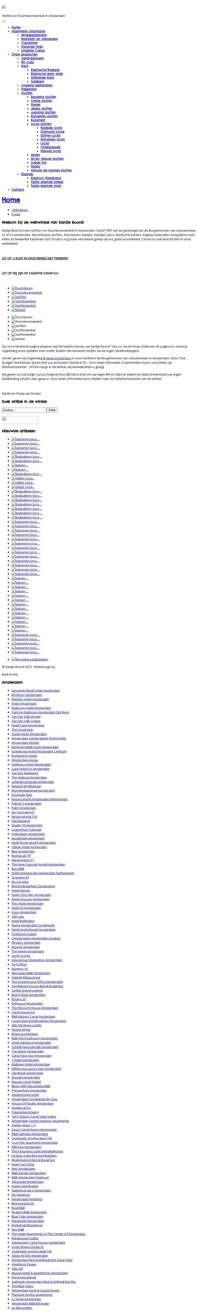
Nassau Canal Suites (26, 1081)
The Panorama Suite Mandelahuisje (37, 1151)
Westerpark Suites (25, 1238)
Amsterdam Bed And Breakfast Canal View (42, 1260)
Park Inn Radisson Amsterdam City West (40, 712)
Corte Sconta (21, 955)
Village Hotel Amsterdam (29, 847)
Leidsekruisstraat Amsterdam (33, 782)
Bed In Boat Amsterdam (28, 995)
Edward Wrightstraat (26, 786)
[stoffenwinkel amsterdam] (24, 301)
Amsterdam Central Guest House (35, 1290)
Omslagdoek (50, 147)
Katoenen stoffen (44, 116)
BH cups (27, 62)
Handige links (32, 47)
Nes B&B (18, 1229)
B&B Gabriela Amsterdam (30, 1134)
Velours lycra (51, 151)
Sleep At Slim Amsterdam (30, 1255)
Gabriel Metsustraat (26, 977)
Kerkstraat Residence (27, 1225)
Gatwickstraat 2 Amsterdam (31, 1190)
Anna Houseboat (24, 1277)
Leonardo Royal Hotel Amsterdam (36, 690)
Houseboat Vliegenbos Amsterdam (37, 960)
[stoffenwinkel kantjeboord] (24, 305)
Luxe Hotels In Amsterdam (31, 769)
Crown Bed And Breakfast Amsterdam (39, 1021)
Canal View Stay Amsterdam (31, 1055)
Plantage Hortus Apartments (32, 1294)
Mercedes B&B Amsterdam (31, 973)
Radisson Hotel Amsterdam (31, 708)
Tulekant (37, 81)
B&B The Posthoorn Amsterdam (34, 1038)
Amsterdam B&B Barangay (30, 1303)
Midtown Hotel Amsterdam (31, 1064)
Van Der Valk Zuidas (26, 721)
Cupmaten (29, 43)
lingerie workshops (57, 358)
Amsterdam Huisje (25, 760)
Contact (18, 190)
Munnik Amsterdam (26, 947)
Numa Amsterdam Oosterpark (33, 925)
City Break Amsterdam (27, 1073)
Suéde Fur (38, 162)
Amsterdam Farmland (27, 1199)
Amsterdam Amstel (25, 742)
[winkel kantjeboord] (18, 310)
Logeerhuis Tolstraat (26, 829)
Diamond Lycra (52, 132)
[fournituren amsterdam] (22, 288)
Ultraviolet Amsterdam (27, 1181)
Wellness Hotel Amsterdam (31, 764)
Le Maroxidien (22, 1308)
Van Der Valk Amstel (26, 716)
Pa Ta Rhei (19, 964)
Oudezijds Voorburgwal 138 (32, 1138)
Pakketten (29, 89)
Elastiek (27, 174)
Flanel (35, 104)
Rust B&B (18, 1208)
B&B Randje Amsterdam (29, 1173)
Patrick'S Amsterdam (26, 803)
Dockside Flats (22, 795)
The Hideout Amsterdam (29, 777)
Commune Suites (24, 934)
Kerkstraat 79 (21, 855)
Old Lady (18, 916)
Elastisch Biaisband (46, 178)
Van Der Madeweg (25, 773)
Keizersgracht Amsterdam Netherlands (40, 799)
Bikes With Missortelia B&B (31, 1086)
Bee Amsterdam (23, 851)
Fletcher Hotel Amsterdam (30, 699)
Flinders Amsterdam (26, 942)
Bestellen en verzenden (39, 39)
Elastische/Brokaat (45, 70)
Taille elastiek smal (46, 186)
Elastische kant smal (47, 74)
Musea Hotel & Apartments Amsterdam (40, 1273)
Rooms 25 (19, 999)
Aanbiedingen (32, 58)
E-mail (16, 214)
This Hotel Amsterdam (27, 903)
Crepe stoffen (41, 101)
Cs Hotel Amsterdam (26, 1299)
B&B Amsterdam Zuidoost (30, 1177)
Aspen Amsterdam (25, 1186)
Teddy (35, 166)
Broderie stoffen (43, 97)
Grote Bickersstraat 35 (28, 1247)
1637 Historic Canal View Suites (34, 1116)
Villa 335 (17, 1268)
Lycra (45, 143)
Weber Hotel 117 (24, 1125)
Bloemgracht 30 (23, 1203)
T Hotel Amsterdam (25, 1060)
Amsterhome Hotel (25, 1095)
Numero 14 (20, 968)
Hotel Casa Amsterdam (28, 725)
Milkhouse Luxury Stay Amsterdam (36, 1068)
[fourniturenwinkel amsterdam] (27, 292)
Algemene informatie (28, 31)
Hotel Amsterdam (24, 703)
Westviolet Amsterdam (28, 1221)
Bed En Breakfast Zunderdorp (33, 886)
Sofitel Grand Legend (27, 990)
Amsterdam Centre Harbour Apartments (40, 1121)
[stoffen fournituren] (19, 297)
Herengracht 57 (23, 860)
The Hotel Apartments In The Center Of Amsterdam (48, 1234)
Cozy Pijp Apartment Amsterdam (35, 1142)
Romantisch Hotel (24, 755)
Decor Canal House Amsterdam (34, 1129)
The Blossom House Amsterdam (35, 1008)
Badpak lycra (51, 128)
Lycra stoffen (41, 124)
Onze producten (24, 54)
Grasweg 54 (20, 877)
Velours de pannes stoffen (51, 170)
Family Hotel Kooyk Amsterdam (34, 929)
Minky (35, 155)
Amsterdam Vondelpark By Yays (34, 1099)
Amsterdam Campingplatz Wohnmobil (39, 738)
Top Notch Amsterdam (28, 1051)
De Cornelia (20, 882)
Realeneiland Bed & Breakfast (33, 1160)
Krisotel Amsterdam (26, 1077)
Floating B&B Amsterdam (29, 1212)
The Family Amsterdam (28, 951)
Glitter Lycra (50, 135)
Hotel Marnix (21, 890)
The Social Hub (22, 729)
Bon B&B (18, 868)
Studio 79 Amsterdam (27, 825)
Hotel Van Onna (23, 1164)
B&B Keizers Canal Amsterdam (33, 1016)
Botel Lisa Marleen (25, 1034)
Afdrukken (20, 210)
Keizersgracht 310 (24, 816)
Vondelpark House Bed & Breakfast (37, 986)
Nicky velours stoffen (47, 159)
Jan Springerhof (23, 812)
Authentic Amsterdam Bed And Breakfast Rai (44, 1281)
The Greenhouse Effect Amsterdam (37, 981)
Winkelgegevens (34, 35)
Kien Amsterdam (23, 1168)
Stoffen (26, 93)
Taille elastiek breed (47, 182)
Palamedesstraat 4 (25, 1112)
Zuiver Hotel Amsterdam (29, 734)
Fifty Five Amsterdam (26, 1147)
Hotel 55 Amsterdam (26, 908)
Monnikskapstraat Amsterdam (33, 790)
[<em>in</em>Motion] (4, 7)
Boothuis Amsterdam (27, 695)
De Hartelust (21, 1194)
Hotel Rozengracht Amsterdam (34, 842)
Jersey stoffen (41, 108)
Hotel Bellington (23, 921)
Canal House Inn (23, 1012)
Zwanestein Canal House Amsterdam (38, 1242)
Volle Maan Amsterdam (28, 834)
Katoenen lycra (53, 139)
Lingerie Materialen (36, 85)
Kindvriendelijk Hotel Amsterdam (35, 747)
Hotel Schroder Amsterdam (31, 895)
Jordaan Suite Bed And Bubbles (34, 1155)
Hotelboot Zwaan (24, 1264)
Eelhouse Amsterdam (27, 1003)
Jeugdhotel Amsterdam (28, 838)
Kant (24, 66)
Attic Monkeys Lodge (26, 1025)
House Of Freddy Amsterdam (33, 1103)
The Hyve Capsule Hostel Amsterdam (38, 864)
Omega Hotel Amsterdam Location (36, 938)
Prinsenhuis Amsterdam (29, 1090)
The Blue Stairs (22, 1286)
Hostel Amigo (21, 1029)
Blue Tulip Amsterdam (27, 1216)
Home (16, 27)
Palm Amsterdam (24, 808)
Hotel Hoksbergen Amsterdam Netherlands (43, 873)
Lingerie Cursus (33, 50)
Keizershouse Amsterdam (30, 899)
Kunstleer (38, 120)
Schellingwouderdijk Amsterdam (35, 1047)
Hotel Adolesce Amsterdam (31, 1042)
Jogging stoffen (43, 112)
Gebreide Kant (42, 77)
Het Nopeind (21, 821)
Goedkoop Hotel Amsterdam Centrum (39, 751)
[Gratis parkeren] (20, 423)
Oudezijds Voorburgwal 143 (32, 1251)
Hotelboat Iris (21, 1108)
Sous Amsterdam (24, 912)
